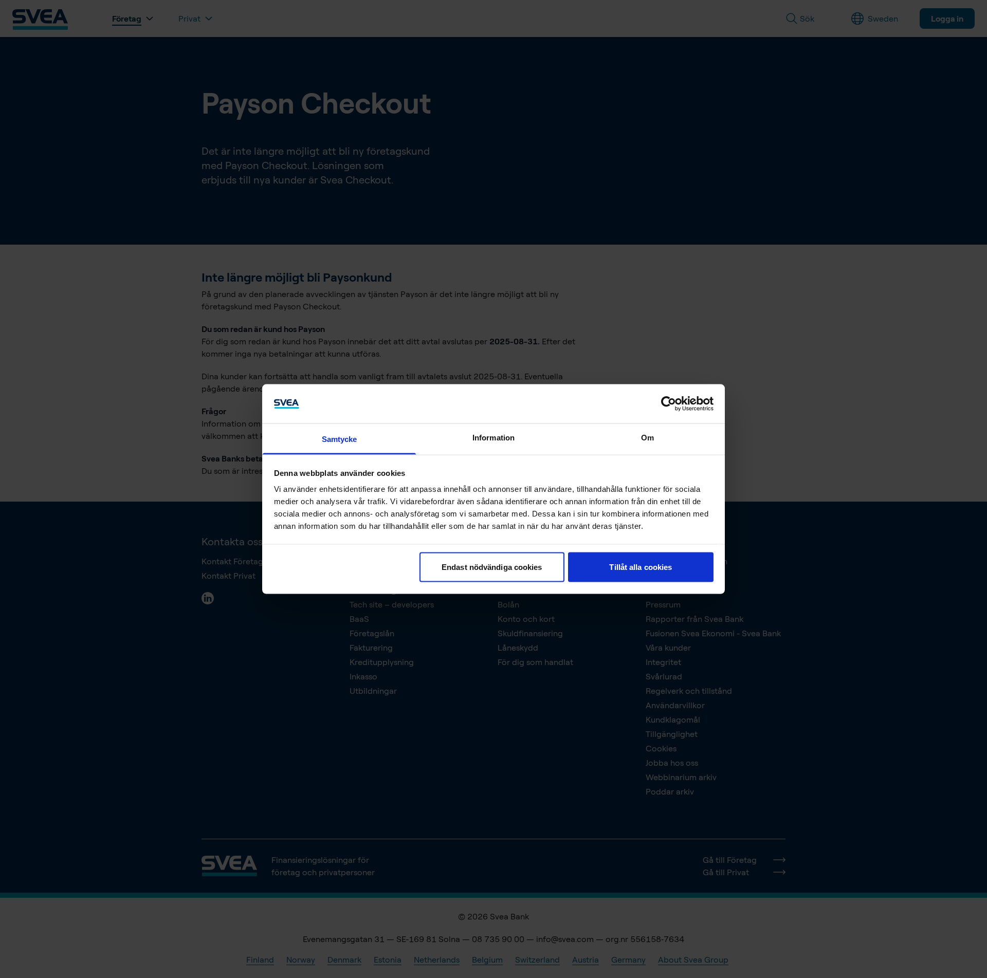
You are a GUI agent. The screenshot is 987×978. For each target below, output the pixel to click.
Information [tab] (493, 437)
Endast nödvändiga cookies (492, 566)
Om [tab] (647, 437)
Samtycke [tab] (339, 439)
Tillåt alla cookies (640, 566)
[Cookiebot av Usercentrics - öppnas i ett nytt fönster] (669, 403)
